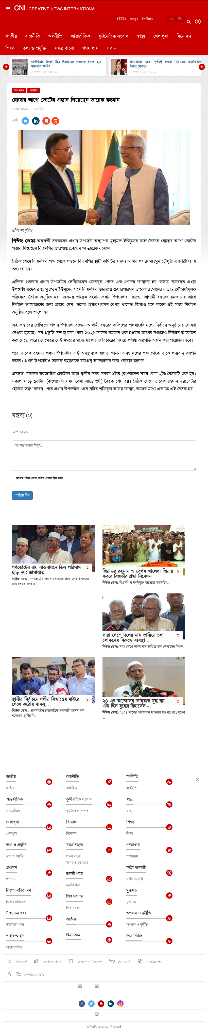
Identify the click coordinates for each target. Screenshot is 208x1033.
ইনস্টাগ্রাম (147, 19)
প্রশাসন (11, 867)
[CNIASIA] (100, 1014)
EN (180, 18)
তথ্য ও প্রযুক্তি (34, 48)
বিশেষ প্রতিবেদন (18, 890)
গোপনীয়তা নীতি (34, 975)
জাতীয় (11, 36)
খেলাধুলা (160, 36)
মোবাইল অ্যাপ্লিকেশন (89, 961)
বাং (172, 18)
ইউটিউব (121, 19)
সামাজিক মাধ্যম (51, 961)
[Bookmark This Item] (50, 121)
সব (109, 48)
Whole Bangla (77, 862)
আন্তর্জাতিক (80, 36)
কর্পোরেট (21, 961)
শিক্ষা (9, 48)
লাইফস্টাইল (15, 936)
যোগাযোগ (124, 961)
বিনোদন (184, 36)
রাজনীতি (32, 36)
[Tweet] (25, 121)
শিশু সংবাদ (74, 896)
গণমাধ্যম (90, 48)
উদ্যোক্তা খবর (16, 913)
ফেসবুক (134, 19)
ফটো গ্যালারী (136, 867)
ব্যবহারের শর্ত (154, 961)
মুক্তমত (131, 890)
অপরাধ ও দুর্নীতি (138, 913)
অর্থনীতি (55, 36)
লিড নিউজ (134, 936)
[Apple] (104, 989)
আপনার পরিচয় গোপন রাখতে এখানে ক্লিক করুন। (40, 478)
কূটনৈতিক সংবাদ (113, 36)
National (73, 934)
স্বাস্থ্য (141, 36)
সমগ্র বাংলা (64, 48)
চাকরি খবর (74, 873)
